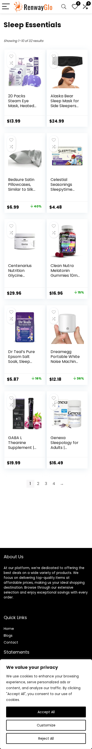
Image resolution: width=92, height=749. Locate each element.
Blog (7, 635)
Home (9, 628)
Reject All (46, 738)
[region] (46, 704)
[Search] (64, 6)
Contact (11, 642)
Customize (46, 725)
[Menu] (6, 6)
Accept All (46, 712)
